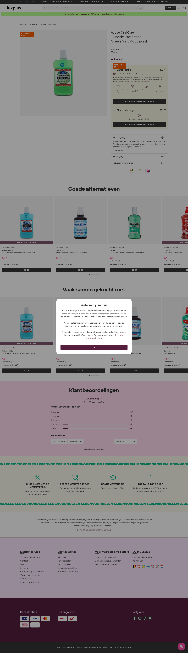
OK (94, 347)
